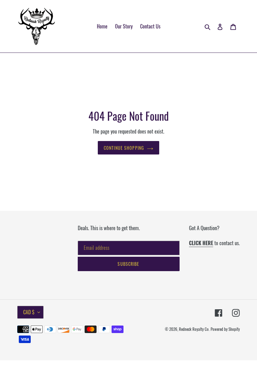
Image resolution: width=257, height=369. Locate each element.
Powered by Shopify (225, 329)
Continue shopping (124, 147)
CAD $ (28, 312)
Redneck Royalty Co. (194, 329)
